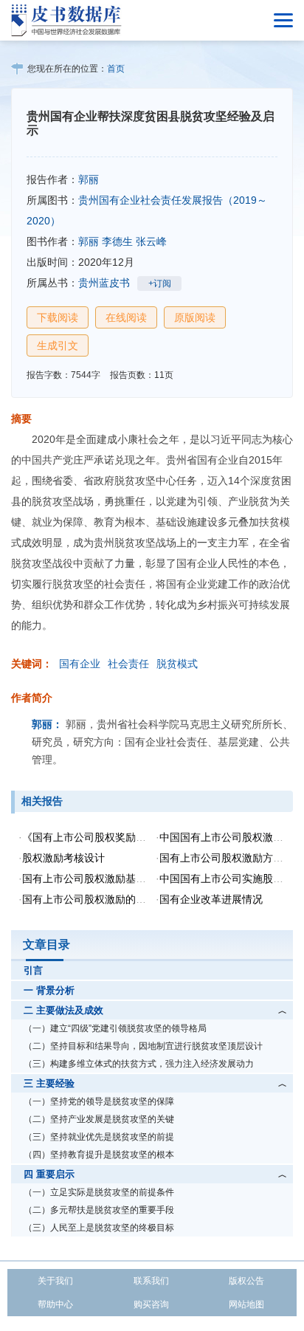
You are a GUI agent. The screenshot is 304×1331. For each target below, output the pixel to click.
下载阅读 (57, 317)
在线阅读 (126, 317)
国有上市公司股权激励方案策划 (231, 858)
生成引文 (57, 345)
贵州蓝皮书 (104, 283)
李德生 (117, 241)
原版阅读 (194, 317)
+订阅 (159, 283)
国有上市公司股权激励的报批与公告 (104, 899)
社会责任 (128, 664)
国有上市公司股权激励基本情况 (94, 878)
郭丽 (88, 179)
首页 (116, 68)
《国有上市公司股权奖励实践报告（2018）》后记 (137, 837)
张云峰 (151, 241)
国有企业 (79, 664)
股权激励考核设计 (63, 858)
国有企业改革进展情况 (211, 899)
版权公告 (246, 1281)
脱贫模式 (177, 664)
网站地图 (246, 1304)
